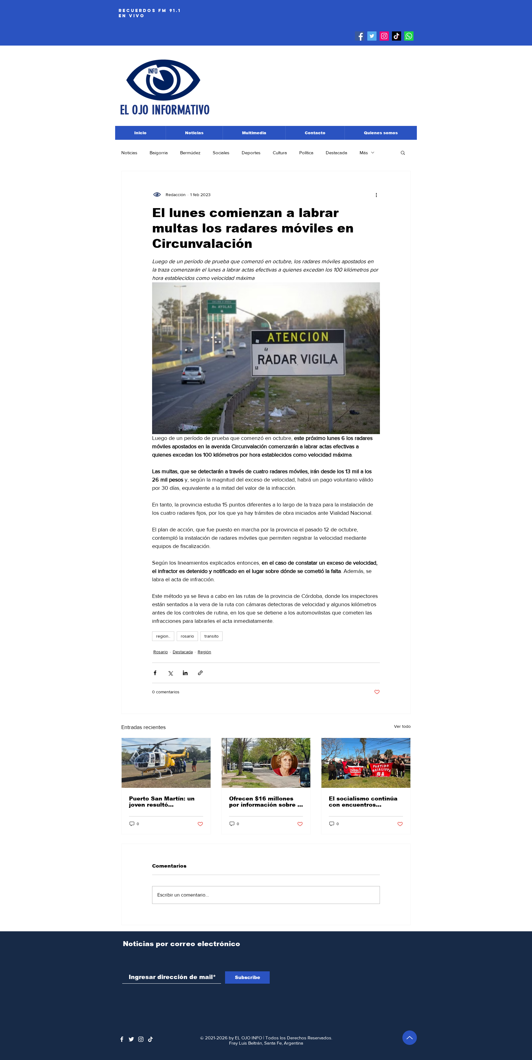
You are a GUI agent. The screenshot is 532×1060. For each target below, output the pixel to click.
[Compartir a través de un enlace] (200, 673)
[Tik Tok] (396, 36)
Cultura (280, 152)
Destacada (336, 152)
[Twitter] (372, 36)
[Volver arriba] (409, 1037)
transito (211, 636)
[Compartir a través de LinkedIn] (185, 673)
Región (204, 651)
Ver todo (402, 726)
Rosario (160, 651)
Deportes (251, 152)
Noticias (129, 152)
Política (306, 152)
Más (364, 152)
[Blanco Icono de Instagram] (140, 1039)
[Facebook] (359, 36)
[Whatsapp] (408, 36)
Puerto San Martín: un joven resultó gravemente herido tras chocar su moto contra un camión (164, 802)
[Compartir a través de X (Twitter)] (170, 673)
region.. (163, 636)
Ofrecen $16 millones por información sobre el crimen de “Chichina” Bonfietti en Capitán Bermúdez (266, 802)
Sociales (221, 152)
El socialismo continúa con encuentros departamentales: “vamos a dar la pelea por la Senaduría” (363, 802)
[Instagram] (384, 36)
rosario (187, 636)
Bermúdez (190, 152)
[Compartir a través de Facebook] (155, 673)
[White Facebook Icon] (121, 1039)
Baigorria (159, 152)
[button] (403, 152)
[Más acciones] (376, 194)
